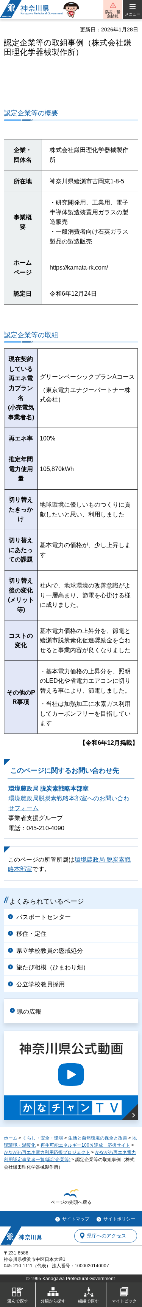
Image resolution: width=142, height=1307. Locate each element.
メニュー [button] (132, 14)
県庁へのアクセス (106, 1236)
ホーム (10, 1138)
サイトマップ (75, 1219)
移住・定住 (31, 933)
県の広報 (29, 1011)
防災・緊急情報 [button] (112, 14)
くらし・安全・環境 (42, 1138)
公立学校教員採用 (40, 984)
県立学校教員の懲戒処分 (49, 950)
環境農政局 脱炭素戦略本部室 (48, 788)
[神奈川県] (21, 1235)
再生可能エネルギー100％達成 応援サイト (85, 1145)
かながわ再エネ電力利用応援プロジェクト (47, 1152)
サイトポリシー (119, 1219)
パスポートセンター (43, 917)
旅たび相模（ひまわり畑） (52, 967)
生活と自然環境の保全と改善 (97, 1138)
